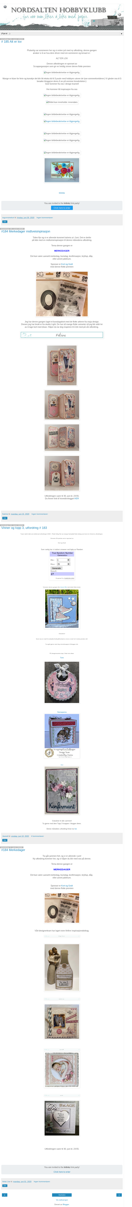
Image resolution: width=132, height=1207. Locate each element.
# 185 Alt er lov (11, 41)
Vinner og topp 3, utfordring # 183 (24, 527)
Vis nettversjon (62, 1200)
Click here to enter (62, 207)
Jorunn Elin (63, 587)
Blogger (66, 1204)
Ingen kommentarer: (45, 218)
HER (76, 498)
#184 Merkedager (13, 850)
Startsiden (61, 1195)
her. (76, 829)
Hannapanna (62, 712)
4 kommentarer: (37, 836)
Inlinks (62, 193)
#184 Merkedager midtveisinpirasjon (25, 231)
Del (5, 222)
